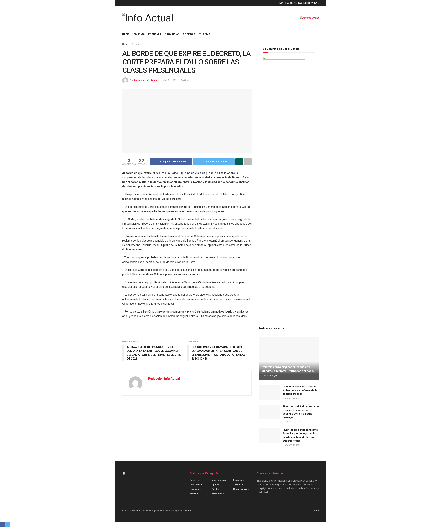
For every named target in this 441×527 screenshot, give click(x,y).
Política (139, 34)
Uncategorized (241, 489)
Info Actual (135, 511)
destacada (195, 484)
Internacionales (220, 480)
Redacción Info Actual (146, 80)
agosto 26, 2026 (292, 422)
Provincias (172, 34)
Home (125, 44)
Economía (154, 34)
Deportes (194, 480)
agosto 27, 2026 (271, 376)
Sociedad (189, 34)
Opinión (215, 484)
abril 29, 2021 (169, 80)
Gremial (194, 493)
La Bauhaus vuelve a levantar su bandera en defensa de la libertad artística (300, 390)
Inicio (126, 34)
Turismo (204, 34)
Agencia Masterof (182, 511)
